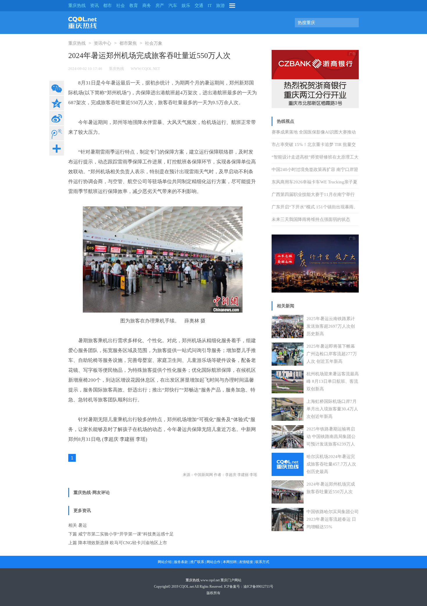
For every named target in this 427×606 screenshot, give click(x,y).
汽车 (172, 5)
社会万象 (153, 43)
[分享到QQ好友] (56, 133)
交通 (199, 5)
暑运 (82, 525)
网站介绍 (165, 562)
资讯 (94, 5)
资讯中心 (102, 43)
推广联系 (197, 562)
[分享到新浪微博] (56, 118)
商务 (146, 5)
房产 (159, 5)
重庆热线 (77, 5)
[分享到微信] (56, 88)
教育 (133, 5)
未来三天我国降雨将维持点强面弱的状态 (311, 219)
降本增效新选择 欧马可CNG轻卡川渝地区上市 (122, 542)
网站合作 (213, 562)
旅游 (220, 5)
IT (210, 5)
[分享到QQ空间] (56, 103)
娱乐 (186, 5)
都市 (107, 5)
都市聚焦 (128, 43)
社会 (120, 5)
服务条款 (181, 562)
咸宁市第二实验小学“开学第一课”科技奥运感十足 (126, 534)
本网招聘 (230, 562)
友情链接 (246, 562)
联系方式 (262, 562)
